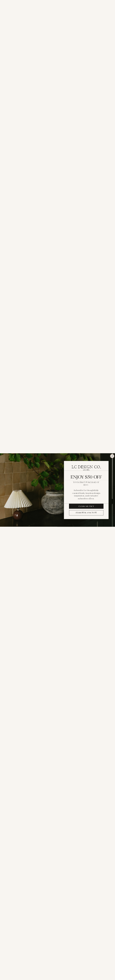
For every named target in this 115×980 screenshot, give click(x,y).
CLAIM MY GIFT (86, 506)
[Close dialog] (112, 456)
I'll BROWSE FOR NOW (86, 512)
